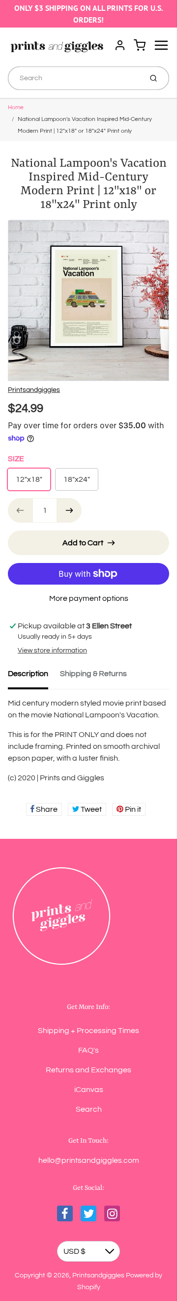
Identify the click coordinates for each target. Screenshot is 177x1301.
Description (28, 674)
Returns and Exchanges (88, 1070)
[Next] (160, 304)
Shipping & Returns (93, 674)
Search (89, 1109)
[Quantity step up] (69, 510)
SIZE (16, 459)
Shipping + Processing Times (88, 1031)
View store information (52, 650)
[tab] (34, 676)
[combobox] (74, 78)
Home (16, 107)
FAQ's (88, 1050)
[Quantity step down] (20, 510)
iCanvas (88, 1090)
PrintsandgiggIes (34, 389)
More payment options (88, 598)
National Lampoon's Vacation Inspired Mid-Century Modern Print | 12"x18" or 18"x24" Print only (85, 125)
